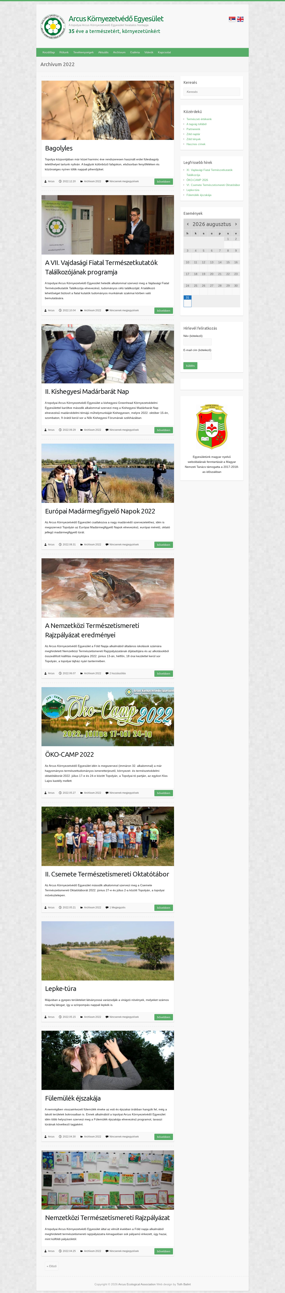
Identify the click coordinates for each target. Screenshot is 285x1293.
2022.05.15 (69, 1017)
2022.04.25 (69, 1251)
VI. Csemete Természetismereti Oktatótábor (213, 185)
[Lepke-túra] (108, 950)
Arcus (51, 181)
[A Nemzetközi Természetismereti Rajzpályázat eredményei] (108, 588)
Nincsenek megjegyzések (124, 181)
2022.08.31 (69, 544)
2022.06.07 (69, 673)
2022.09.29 (69, 429)
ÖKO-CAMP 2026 (197, 180)
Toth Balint (184, 1284)
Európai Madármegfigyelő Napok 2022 (100, 511)
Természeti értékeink (199, 119)
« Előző (52, 1266)
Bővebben (163, 181)
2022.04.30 (69, 1136)
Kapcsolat (164, 52)
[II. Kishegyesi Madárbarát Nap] (108, 353)
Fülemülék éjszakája (73, 1098)
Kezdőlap (49, 52)
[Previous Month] (188, 224)
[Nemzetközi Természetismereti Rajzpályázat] (108, 1180)
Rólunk (64, 52)
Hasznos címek (196, 144)
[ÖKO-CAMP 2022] (108, 716)
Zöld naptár (193, 134)
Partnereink (193, 129)
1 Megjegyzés (117, 907)
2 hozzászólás (118, 673)
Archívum (119, 52)
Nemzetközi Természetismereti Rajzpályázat (107, 1217)
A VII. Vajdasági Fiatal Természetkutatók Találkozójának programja (101, 267)
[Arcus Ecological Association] (53, 27)
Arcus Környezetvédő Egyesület (116, 18)
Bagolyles (58, 148)
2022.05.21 (69, 907)
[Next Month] (236, 224)
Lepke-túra (60, 988)
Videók (148, 52)
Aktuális (103, 52)
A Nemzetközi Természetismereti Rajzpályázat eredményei (92, 630)
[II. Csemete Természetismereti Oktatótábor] (108, 836)
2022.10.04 (69, 310)
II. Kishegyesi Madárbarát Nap (87, 391)
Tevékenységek (83, 52)
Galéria (135, 52)
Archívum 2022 (92, 181)
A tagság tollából (197, 124)
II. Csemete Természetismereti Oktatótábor (107, 874)
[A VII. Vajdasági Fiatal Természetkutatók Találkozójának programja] (108, 224)
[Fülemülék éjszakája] (108, 1060)
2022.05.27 (69, 792)
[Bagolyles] (108, 110)
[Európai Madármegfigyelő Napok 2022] (108, 473)
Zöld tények (194, 139)
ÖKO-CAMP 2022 (69, 754)
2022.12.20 (69, 181)
